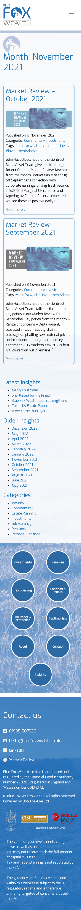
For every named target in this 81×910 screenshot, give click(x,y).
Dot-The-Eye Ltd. (36, 801)
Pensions (19, 529)
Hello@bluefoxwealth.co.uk (33, 740)
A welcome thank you (29, 411)
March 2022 (21, 444)
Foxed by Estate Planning (32, 405)
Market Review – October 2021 (30, 95)
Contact (58, 646)
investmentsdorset (57, 295)
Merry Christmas (25, 390)
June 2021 (19, 480)
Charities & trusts (58, 590)
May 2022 (20, 433)
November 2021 (24, 459)
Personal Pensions (26, 534)
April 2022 (20, 439)
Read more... (15, 209)
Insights (40, 674)
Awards (18, 503)
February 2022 (24, 449)
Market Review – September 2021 (30, 228)
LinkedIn (15, 750)
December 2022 (25, 428)
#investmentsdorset (22, 151)
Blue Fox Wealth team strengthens (39, 400)
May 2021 (19, 485)
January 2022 (23, 454)
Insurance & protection (23, 618)
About (23, 646)
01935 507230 (21, 731)
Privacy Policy (20, 760)
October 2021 (22, 464)
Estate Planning (24, 513)
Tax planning (23, 590)
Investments (55, 140)
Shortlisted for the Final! (31, 395)
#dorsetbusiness (55, 145)
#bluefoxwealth (28, 145)
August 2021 (22, 475)
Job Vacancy (22, 523)
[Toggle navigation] (72, 15)
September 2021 (25, 470)
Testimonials (58, 618)
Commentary (34, 140)
